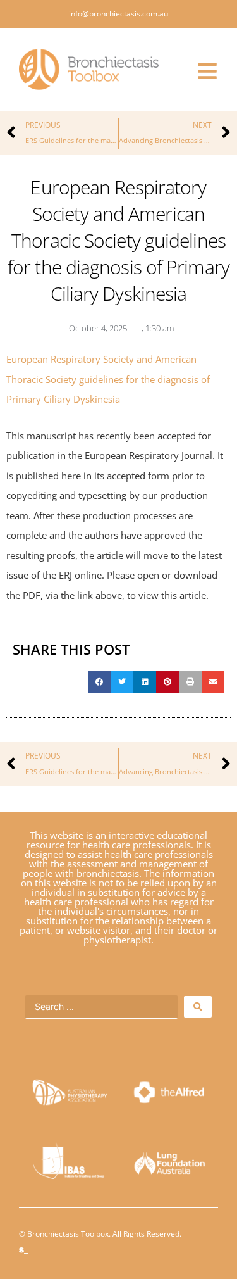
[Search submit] (198, 1007)
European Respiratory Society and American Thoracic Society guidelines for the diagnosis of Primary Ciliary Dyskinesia (108, 379)
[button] (99, 682)
